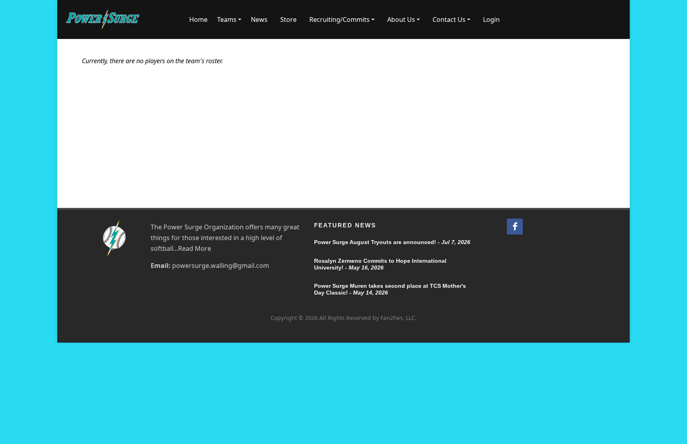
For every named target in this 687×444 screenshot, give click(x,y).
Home (198, 19)
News (259, 19)
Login (491, 19)
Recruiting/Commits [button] (339, 19)
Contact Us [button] (449, 19)
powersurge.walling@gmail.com (220, 265)
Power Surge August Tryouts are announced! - (392, 242)
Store (288, 19)
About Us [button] (401, 19)
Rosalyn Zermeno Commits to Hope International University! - (380, 264)
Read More (194, 248)
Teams (227, 19)
